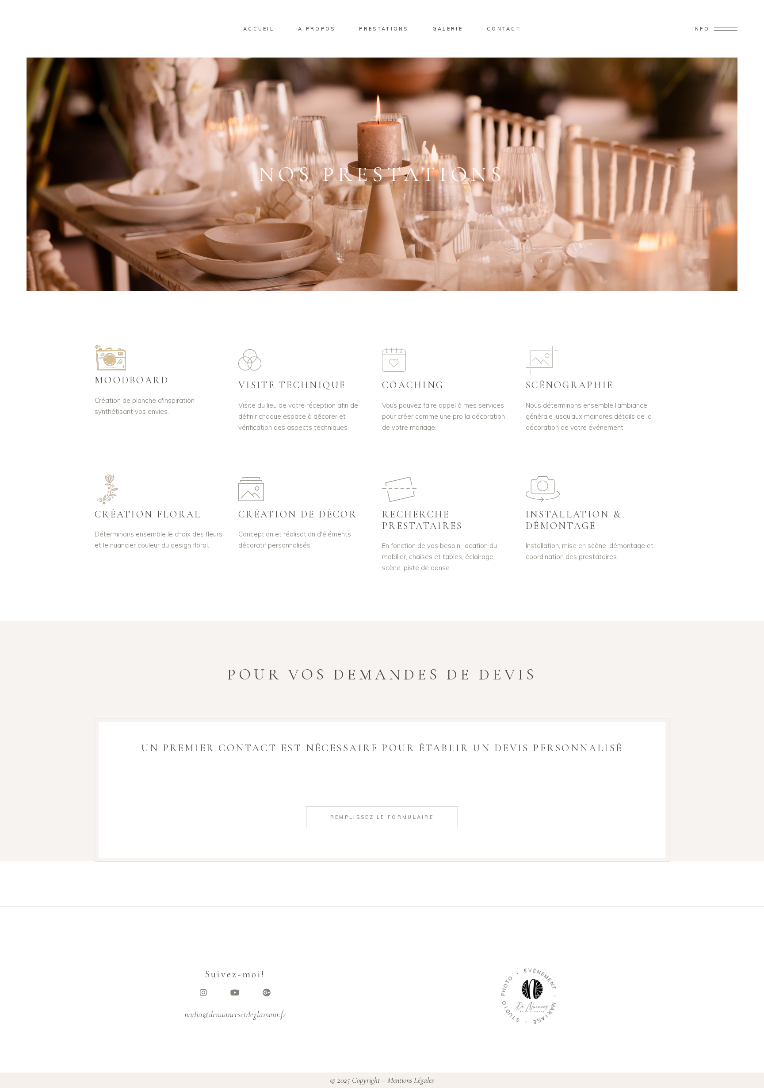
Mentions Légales (410, 1080)
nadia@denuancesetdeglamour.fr (235, 1014)
